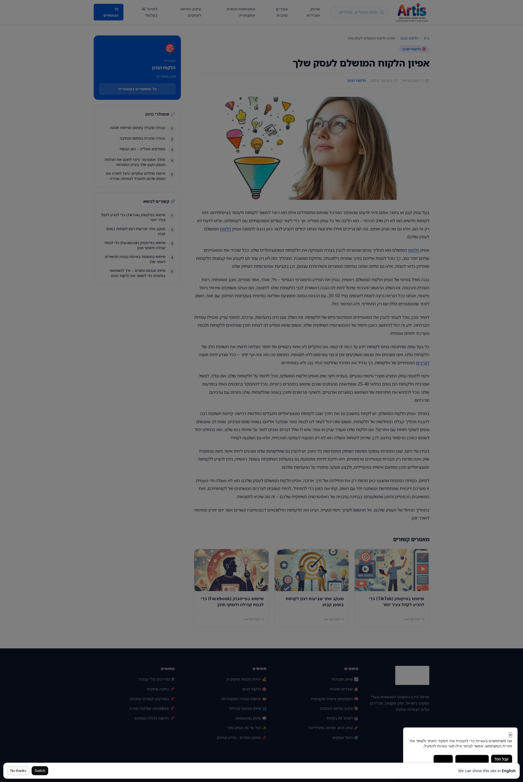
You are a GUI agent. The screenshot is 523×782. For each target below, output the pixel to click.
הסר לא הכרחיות (472, 759)
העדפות (443, 759)
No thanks (18, 771)
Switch (40, 771)
